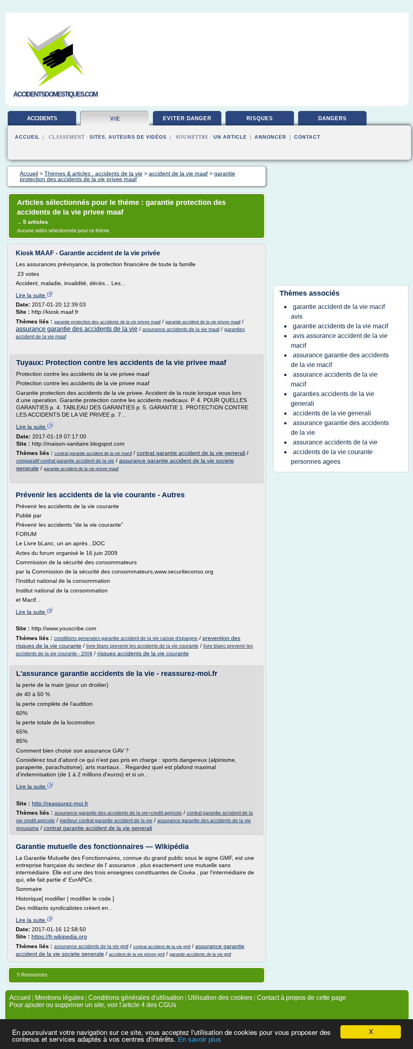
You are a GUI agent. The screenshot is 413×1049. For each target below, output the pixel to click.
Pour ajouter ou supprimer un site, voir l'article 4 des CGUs (92, 1004)
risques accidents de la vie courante (143, 653)
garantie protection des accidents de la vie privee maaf (107, 321)
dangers (332, 118)
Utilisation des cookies (220, 997)
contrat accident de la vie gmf (161, 946)
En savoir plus (199, 1039)
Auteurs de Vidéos (137, 137)
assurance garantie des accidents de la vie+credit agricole (118, 813)
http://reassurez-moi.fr (60, 803)
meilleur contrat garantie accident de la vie (106, 821)
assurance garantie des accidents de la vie (77, 328)
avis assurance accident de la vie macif (339, 340)
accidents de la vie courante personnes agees (332, 456)
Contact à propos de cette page (301, 997)
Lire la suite (31, 295)
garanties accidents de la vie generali (332, 398)
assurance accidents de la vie (335, 442)
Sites (97, 137)
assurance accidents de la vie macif (334, 379)
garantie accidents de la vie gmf (200, 954)
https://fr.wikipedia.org (59, 936)
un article (230, 137)
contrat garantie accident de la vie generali (191, 453)
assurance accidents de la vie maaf (180, 329)
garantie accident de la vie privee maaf (202, 321)
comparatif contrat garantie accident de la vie (65, 461)
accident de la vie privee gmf (137, 954)
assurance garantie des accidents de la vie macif (340, 360)
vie (115, 119)
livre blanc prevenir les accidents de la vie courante (142, 646)
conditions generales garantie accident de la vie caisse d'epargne (126, 638)
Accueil (27, 137)
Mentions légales (59, 997)
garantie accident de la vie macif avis (338, 311)
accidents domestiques (42, 121)
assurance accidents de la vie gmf (91, 946)
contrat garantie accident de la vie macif (93, 453)
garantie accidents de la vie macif (340, 326)
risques (259, 118)
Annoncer (270, 137)
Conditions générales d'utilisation (136, 997)
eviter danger (187, 118)
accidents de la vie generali (332, 413)
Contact (307, 137)
